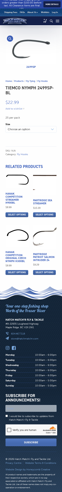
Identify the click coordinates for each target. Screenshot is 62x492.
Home (9, 81)
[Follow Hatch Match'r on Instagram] (8, 347)
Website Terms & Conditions (40, 463)
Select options (17, 214)
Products (19, 81)
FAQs (22, 12)
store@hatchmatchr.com (24, 338)
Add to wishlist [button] (14, 109)
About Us (31, 12)
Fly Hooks (42, 81)
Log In (55, 12)
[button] (10, 39)
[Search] (51, 20)
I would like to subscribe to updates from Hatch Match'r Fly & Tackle (31, 418)
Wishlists (45, 12)
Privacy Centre (14, 463)
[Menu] (57, 20)
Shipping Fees (10, 12)
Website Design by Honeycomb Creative (28, 469)
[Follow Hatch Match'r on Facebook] (14, 347)
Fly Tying (30, 81)
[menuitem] (10, 12)
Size (8, 124)
